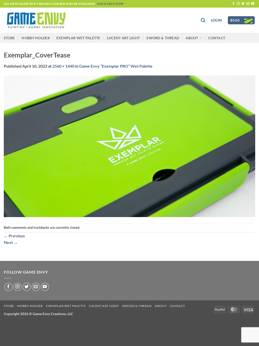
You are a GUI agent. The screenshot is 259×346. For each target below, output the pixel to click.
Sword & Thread (162, 38)
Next (11, 242)
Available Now (110, 4)
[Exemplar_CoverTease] (129, 145)
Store (9, 38)
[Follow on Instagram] (238, 4)
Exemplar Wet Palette (78, 38)
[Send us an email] (247, 4)
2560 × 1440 (63, 66)
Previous (14, 235)
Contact (216, 38)
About (192, 38)
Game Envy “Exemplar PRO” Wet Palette (116, 66)
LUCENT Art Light (123, 38)
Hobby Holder (35, 38)
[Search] (203, 20)
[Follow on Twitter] (243, 4)
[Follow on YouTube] (252, 4)
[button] (216, 20)
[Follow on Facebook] (233, 4)
